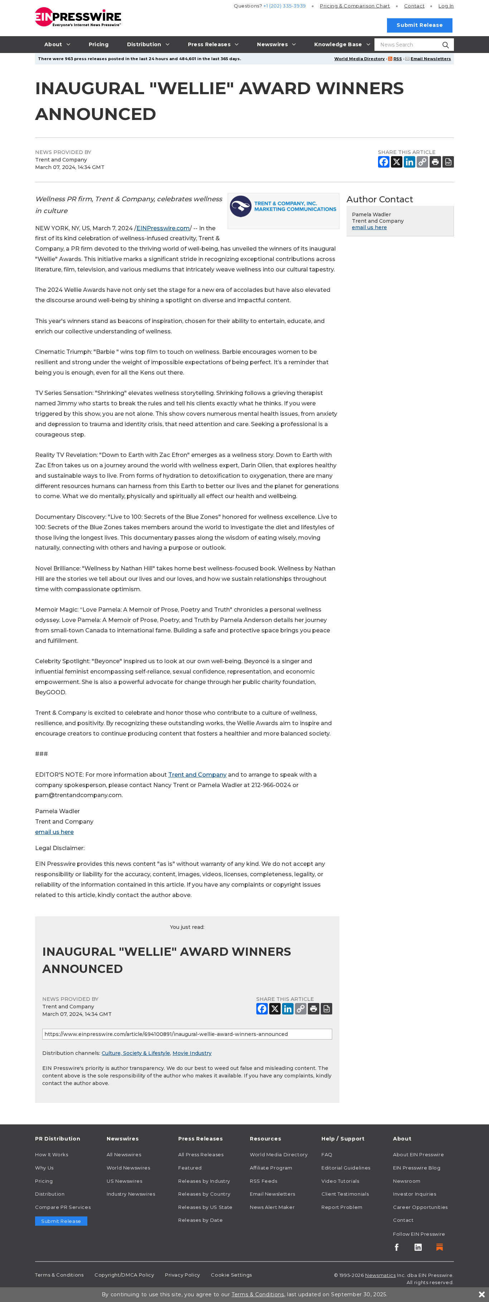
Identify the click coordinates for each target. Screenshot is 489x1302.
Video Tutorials (340, 1181)
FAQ (327, 1154)
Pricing (355, 6)
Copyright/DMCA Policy (124, 1275)
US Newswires (124, 1181)
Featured (190, 1168)
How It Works (51, 1154)
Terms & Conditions (59, 1275)
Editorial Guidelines (346, 1168)
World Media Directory (359, 58)
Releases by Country (204, 1194)
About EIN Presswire (418, 1154)
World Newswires (128, 1168)
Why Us (44, 1168)
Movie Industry (192, 1053)
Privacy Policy (182, 1275)
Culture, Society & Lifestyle (136, 1053)
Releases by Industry (204, 1181)
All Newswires (124, 1154)
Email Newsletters (431, 58)
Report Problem (342, 1207)
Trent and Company (197, 774)
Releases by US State (205, 1207)
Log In (446, 6)
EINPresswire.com (163, 228)
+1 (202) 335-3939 (284, 6)
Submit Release (420, 25)
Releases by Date (200, 1220)
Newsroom (407, 1181)
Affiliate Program (271, 1168)
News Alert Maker (272, 1207)
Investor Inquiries (414, 1194)
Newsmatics (380, 1275)
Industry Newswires (131, 1194)
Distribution (50, 1194)
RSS (397, 58)
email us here (54, 832)
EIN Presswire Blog (417, 1168)
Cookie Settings (231, 1275)
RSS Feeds (263, 1181)
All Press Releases (201, 1154)
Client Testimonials (345, 1194)
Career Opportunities (420, 1207)
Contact (414, 6)
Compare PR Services (63, 1207)
